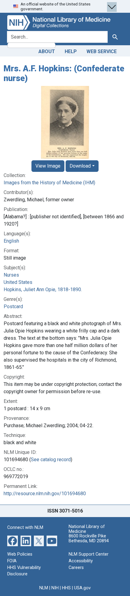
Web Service (101, 51)
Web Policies (19, 554)
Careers (76, 567)
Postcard (13, 306)
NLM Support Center (89, 554)
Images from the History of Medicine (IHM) (49, 183)
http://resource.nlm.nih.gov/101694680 (45, 493)
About (46, 51)
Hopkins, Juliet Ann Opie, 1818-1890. (43, 289)
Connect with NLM (25, 527)
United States (18, 282)
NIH (55, 588)
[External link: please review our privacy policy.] (12, 540)
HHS (66, 588)
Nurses (11, 275)
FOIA (12, 561)
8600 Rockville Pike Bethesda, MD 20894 (89, 538)
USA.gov (82, 588)
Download (80, 166)
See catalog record (51, 459)
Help (71, 51)
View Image (47, 166)
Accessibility (81, 561)
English (11, 241)
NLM (43, 588)
